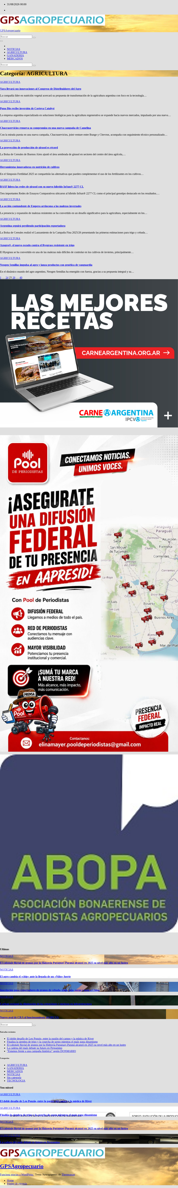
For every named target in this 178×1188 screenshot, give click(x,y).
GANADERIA (15, 55)
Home (10, 1180)
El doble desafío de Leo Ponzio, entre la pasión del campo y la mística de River (50, 1038)
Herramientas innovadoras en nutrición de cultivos (29, 166)
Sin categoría (14, 1077)
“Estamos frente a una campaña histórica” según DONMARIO (41, 1051)
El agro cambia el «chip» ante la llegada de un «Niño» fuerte (35, 976)
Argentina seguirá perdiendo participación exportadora (32, 225)
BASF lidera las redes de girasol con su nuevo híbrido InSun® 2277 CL (42, 186)
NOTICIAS (13, 49)
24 (7, 277)
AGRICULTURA (17, 52)
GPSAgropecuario (10, 30)
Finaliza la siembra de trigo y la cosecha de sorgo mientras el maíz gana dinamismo (52, 1041)
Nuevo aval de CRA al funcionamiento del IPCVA (29, 1017)
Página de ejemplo (17, 1183)
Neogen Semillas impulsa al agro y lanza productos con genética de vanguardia (46, 264)
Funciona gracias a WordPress (17, 1174)
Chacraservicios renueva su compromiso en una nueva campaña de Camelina (45, 127)
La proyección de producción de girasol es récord (29, 147)
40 (20, 277)
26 (14, 277)
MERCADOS (15, 58)
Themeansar (68, 1174)
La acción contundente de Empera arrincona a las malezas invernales (40, 206)
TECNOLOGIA (16, 1080)
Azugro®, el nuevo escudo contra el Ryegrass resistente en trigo (37, 245)
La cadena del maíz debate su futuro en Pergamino (34, 1047)
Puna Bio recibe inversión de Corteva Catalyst (27, 108)
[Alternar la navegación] (1, 41)
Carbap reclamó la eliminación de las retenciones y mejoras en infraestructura (46, 1003)
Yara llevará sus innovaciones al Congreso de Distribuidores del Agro (40, 88)
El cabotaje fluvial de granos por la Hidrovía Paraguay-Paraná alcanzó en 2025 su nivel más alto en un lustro (64, 962)
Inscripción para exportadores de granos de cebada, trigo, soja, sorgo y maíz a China (50, 990)
